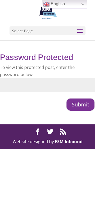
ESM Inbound (69, 141)
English (57, 4)
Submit (80, 104)
